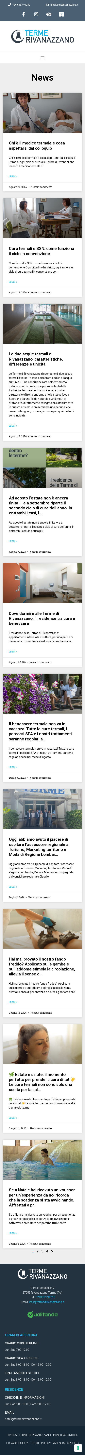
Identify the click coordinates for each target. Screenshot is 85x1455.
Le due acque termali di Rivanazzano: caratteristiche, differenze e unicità (36, 359)
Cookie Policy (40, 1443)
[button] (42, 57)
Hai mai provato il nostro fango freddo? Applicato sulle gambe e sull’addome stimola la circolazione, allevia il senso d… (42, 967)
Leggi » (13, 176)
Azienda (59, 1443)
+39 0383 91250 (45, 1297)
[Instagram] (36, 14)
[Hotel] (61, 14)
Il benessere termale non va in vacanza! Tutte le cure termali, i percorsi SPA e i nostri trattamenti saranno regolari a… (40, 731)
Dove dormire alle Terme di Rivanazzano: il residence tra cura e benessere (42, 618)
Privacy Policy (17, 1443)
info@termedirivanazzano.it (46, 1302)
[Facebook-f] (23, 14)
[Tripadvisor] (48, 14)
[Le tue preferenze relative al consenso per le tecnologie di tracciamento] (78, 1448)
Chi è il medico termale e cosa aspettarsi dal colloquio (37, 145)
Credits (73, 1443)
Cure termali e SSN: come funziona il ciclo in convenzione (41, 251)
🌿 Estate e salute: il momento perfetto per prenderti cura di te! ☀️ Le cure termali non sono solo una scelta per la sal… (42, 1082)
